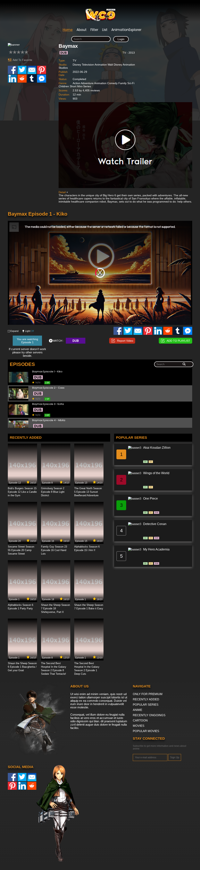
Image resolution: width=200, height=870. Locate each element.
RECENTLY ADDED (146, 699)
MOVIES (138, 725)
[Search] (184, 364)
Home (68, 29)
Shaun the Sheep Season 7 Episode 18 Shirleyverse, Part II (55, 608)
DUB (75, 341)
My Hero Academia (156, 549)
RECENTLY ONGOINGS (149, 715)
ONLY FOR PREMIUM (147, 694)
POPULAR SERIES (145, 704)
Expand (14, 331)
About (82, 29)
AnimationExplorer (126, 29)
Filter (94, 29)
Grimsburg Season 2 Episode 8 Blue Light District (52, 492)
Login (121, 39)
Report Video (125, 340)
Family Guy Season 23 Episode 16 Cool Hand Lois (54, 550)
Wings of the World (156, 473)
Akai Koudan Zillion (157, 447)
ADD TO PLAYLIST (178, 340)
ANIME (137, 709)
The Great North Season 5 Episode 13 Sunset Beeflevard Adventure (88, 492)
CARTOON (140, 720)
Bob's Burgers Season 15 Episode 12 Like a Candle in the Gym (22, 492)
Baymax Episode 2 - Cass (48, 388)
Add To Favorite (22, 59)
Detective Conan (154, 524)
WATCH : (58, 340)
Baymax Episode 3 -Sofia (48, 404)
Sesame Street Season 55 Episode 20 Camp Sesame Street (21, 550)
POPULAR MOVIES (146, 731)
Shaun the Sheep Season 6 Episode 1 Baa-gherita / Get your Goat (22, 667)
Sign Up (174, 757)
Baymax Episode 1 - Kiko (47, 371)
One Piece (150, 498)
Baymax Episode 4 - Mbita (48, 420)
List (104, 29)
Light (29, 331)
